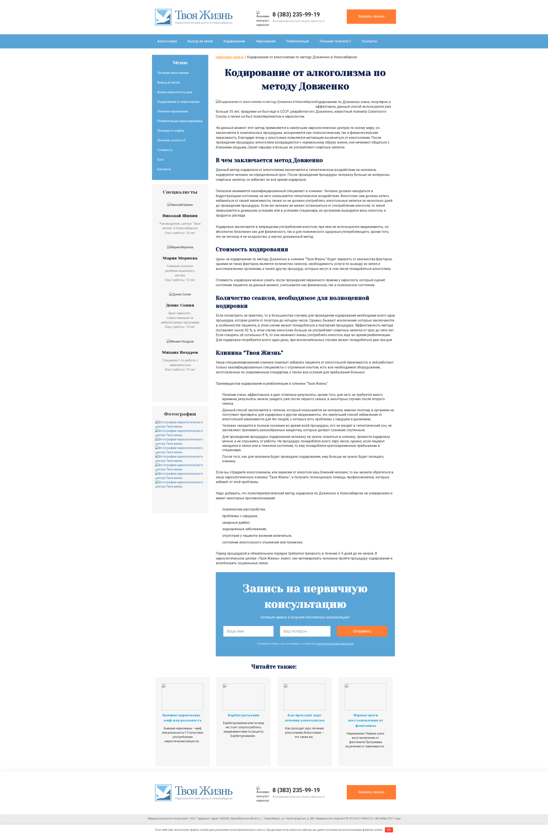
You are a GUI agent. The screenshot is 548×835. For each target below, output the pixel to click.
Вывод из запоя (200, 41)
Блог (160, 159)
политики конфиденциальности (335, 643)
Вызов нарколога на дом (174, 92)
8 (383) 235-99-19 (296, 15)
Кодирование (234, 41)
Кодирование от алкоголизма (178, 101)
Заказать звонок (371, 16)
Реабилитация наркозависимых (180, 121)
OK (389, 829)
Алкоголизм (167, 41)
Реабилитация (297, 41)
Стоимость (165, 150)
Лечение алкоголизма (173, 73)
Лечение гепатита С (335, 41)
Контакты (369, 41)
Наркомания (265, 41)
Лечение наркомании (172, 111)
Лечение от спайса (170, 130)
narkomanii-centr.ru (230, 57)
